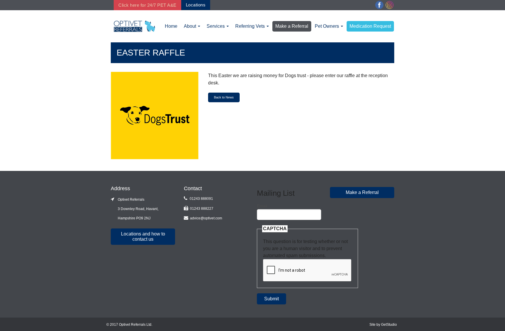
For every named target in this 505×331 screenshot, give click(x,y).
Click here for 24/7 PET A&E (147, 5)
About (190, 26)
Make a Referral (291, 26)
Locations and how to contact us (143, 236)
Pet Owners (327, 26)
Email (262, 206)
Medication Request (370, 26)
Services (216, 26)
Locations (196, 4)
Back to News (224, 97)
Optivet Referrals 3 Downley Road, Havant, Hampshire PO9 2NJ (134, 208)
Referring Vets (250, 26)
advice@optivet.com (206, 218)
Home (171, 26)
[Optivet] (134, 25)
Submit (271, 298)
